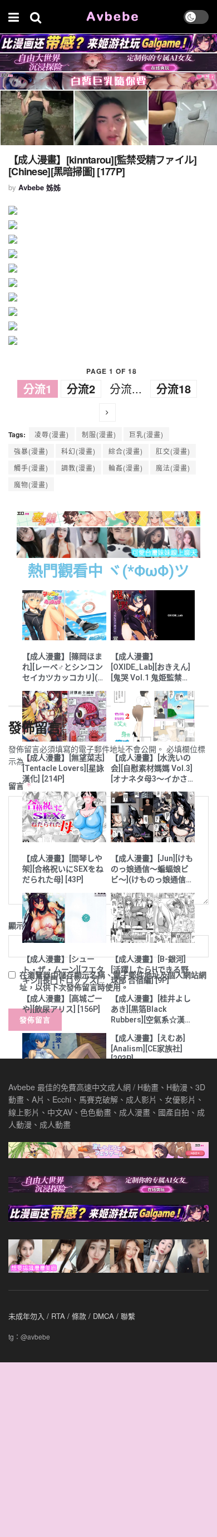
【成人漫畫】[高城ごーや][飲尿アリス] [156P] (62, 1004)
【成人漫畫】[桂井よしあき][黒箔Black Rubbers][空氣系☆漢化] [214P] (153, 1009)
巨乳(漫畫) (146, 434)
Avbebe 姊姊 (39, 187)
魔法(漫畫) (173, 467)
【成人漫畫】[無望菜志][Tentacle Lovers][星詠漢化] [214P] (63, 768)
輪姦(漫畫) (125, 467)
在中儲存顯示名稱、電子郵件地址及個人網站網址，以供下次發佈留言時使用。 (112, 980)
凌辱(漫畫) (51, 434)
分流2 (81, 388)
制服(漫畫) (99, 434)
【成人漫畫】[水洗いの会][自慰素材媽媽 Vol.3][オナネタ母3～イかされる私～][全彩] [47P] (152, 768)
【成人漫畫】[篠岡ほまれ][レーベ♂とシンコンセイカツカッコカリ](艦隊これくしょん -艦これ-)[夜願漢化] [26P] (63, 667)
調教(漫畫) (78, 467)
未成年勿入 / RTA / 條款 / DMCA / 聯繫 (71, 1316)
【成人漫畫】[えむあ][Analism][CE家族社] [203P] (148, 1049)
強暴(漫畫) (31, 451)
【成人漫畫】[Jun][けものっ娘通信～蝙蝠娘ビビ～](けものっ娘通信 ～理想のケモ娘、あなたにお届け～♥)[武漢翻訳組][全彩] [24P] (152, 869)
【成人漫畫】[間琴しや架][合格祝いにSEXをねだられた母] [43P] (62, 869)
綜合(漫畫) (125, 451)
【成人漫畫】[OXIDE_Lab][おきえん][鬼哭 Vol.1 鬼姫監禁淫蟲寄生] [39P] (150, 667)
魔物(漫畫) (31, 484)
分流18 (173, 388)
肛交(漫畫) (173, 451)
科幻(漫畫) (78, 451)
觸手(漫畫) (31, 467)
